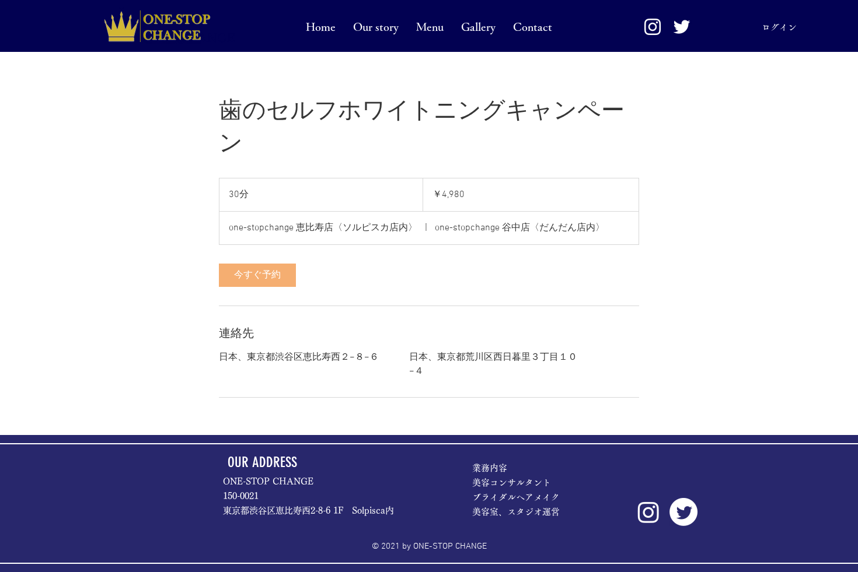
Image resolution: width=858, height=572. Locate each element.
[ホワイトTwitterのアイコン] (682, 27)
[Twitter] (683, 512)
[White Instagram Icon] (652, 27)
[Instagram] (648, 512)
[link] (257, 275)
